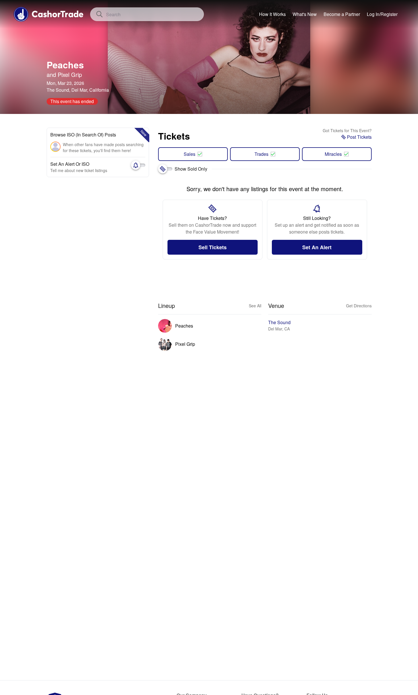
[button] (382, 14)
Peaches (65, 64)
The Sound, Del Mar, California (78, 90)
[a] (342, 14)
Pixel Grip (70, 74)
